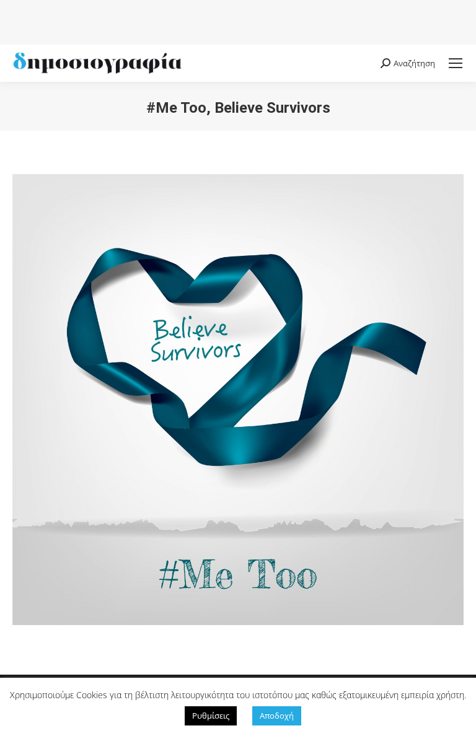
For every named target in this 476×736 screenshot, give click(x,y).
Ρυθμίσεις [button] (210, 715)
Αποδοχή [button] (277, 715)
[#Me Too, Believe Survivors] (238, 399)
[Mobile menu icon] (455, 63)
